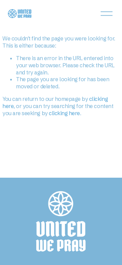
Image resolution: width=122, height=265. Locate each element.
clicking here (64, 113)
